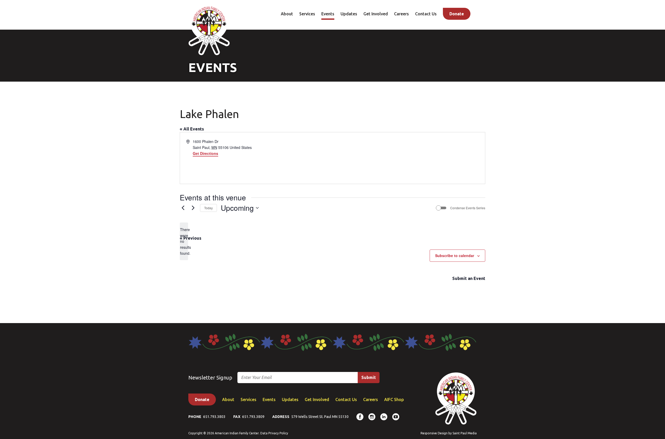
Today (208, 208)
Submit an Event (468, 278)
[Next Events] (193, 208)
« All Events (192, 129)
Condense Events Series (467, 208)
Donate (456, 13)
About (287, 13)
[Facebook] (359, 416)
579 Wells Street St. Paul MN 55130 (320, 417)
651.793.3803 (214, 417)
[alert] (184, 241)
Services (307, 13)
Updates (349, 13)
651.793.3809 (253, 417)
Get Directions (205, 153)
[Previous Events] (183, 208)
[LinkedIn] (383, 416)
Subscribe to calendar (454, 255)
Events (327, 13)
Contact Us (426, 13)
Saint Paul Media (465, 433)
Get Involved (375, 13)
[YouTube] (395, 416)
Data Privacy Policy (274, 433)
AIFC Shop (394, 399)
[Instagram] (371, 416)
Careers (401, 13)
